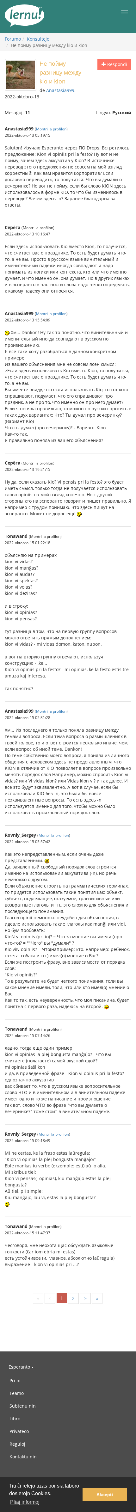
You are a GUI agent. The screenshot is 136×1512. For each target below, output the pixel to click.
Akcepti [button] (104, 1494)
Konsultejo (38, 39)
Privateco (19, 1431)
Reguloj (17, 1444)
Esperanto (20, 1367)
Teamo (16, 1393)
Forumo (13, 39)
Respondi (116, 64)
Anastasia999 (60, 90)
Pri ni (15, 1380)
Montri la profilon (51, 128)
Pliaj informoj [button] (25, 1502)
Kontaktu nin (23, 1457)
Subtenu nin (22, 1406)
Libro (14, 1419)
